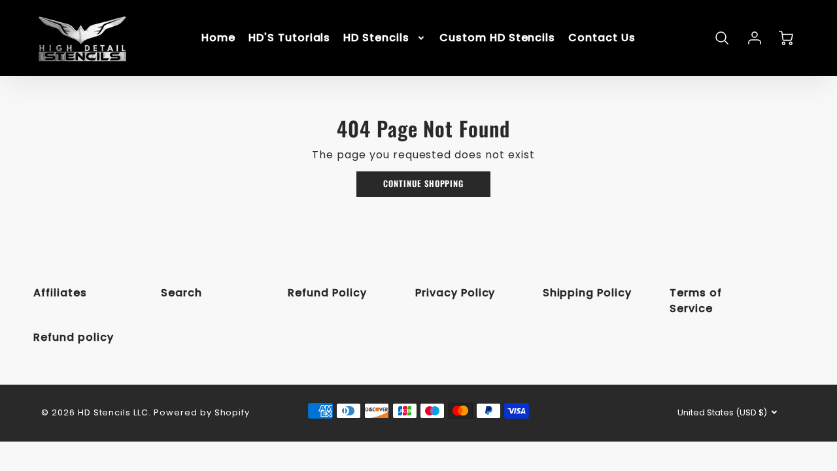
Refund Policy (327, 292)
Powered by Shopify (202, 412)
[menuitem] (218, 38)
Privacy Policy (455, 292)
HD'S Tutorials (289, 38)
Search (181, 292)
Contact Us (602, 38)
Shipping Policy (587, 292)
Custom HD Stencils (497, 38)
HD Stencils (376, 38)
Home (218, 38)
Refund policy (73, 337)
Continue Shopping (423, 183)
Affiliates (60, 292)
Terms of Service (696, 300)
